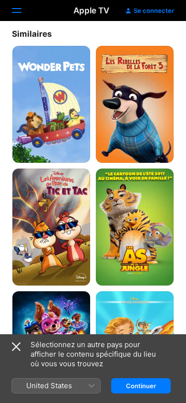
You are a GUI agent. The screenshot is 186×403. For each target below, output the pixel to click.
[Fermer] (16, 346)
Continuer (141, 386)
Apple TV (91, 10)
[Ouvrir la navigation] (22, 10)
